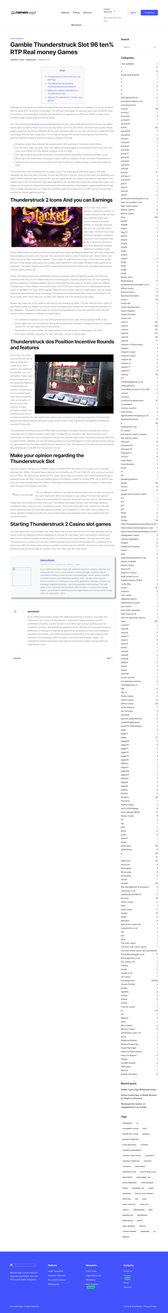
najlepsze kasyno (129, 599)
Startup (142, 1226)
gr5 (122, 509)
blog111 (124, 232)
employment (127, 1177)
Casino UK (126, 318)
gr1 (122, 498)
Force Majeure (147, 1183)
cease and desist (129, 1145)
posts (123, 831)
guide (123, 516)
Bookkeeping (127, 281)
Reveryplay (126, 868)
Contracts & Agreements (132, 400)
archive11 (125, 120)
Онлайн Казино (128, 1063)
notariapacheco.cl (129, 685)
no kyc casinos (128, 677)
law (136, 1199)
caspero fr (125, 367)
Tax (122, 932)
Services (87, 12)
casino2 (124, 326)
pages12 (125, 752)
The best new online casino (133, 947)
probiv (124, 842)
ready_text (125, 860)
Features (65, 12)
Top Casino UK (128, 962)
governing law (138, 1188)
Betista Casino (127, 209)
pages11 (124, 748)
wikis (123, 1021)
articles (124, 172)
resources (125, 864)
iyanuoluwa (30, 60)
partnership (142, 1215)
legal (144, 1199)
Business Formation (130, 295)
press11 (124, 838)
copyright (126, 1166)
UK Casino (126, 977)
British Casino (127, 288)
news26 (124, 655)
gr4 (122, 505)
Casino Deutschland (130, 307)
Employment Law (129, 426)
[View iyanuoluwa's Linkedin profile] (36, 577)
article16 (125, 150)
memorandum (139, 1210)
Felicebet (125, 441)
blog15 (124, 243)
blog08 (124, 224)
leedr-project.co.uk (129, 576)
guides (151, 1188)
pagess (124, 789)
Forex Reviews (127, 464)
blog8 (123, 269)
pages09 (125, 741)
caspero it (125, 370)
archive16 (125, 123)
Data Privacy (127, 412)
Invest (123, 550)
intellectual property (144, 1193)
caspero (124, 348)
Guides (124, 520)
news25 (124, 651)
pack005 (125, 715)
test (122, 935)
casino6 (124, 340)
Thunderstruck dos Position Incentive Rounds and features (62, 85)
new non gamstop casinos (133, 617)
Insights (124, 542)
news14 (124, 644)
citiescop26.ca (127, 385)
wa (122, 1014)
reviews (124, 883)
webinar (125, 1237)
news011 (125, 625)
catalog (124, 374)
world (123, 1036)
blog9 (123, 273)
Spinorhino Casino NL (131, 924)
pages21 (125, 767)
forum (123, 468)
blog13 (124, 236)
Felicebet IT (126, 453)
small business (128, 1226)
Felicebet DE (127, 445)
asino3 (124, 187)
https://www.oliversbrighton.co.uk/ (137, 528)
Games (124, 486)
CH (122, 378)
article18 (125, 157)
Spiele (124, 917)
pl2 (122, 823)
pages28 (125, 771)
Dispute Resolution (129, 419)
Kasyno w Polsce (129, 572)
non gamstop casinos (131, 681)
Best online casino (129, 206)
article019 (125, 135)
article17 (125, 153)
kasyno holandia (128, 561)
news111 (125, 636)
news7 (124, 670)
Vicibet (124, 995)
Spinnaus (125, 920)
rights (140, 1221)
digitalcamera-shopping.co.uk (135, 415)
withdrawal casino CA (131, 1033)
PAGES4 (124, 778)
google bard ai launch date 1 (134, 494)
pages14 (125, 756)
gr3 (122, 501)
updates (124, 991)
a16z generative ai (129, 97)
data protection (129, 1172)
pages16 (125, 759)
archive (124, 108)
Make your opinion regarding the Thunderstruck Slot (63, 92)
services (125, 898)
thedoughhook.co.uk (130, 958)
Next (109, 658)
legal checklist (129, 1204)
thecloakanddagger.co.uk (132, 954)
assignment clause (130, 1128)
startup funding (129, 1231)
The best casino (128, 943)
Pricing (76, 12)
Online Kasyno (127, 707)
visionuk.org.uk (128, 1006)
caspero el (125, 363)
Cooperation (126, 404)
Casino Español (128, 311)
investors (126, 1199)
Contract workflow (130, 1161)
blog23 (124, 258)
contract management (131, 1150)
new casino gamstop (130, 610)
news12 (124, 640)
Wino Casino (126, 1025)
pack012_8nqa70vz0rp (131, 718)
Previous (17, 658)
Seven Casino (127, 902)
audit (144, 1128)
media (124, 587)
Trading (124, 965)
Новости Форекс (129, 1055)
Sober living (126, 909)
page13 (124, 733)
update (124, 988)
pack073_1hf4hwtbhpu (131, 726)
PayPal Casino (127, 804)
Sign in (133, 12)
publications (126, 849)
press (123, 834)
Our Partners (127, 711)
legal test (144, 1204)
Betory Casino (127, 213)
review (124, 879)
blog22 (124, 254)
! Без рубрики (127, 64)
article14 (125, 146)
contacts (125, 397)
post (123, 827)
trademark (144, 1231)
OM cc (124, 692)
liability (125, 1210)
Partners (125, 797)
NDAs (151, 1210)
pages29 (125, 774)
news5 (124, 666)
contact (124, 393)
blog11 (124, 228)
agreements (127, 1123)
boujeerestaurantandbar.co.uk (135, 284)
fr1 (122, 471)
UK (154, 1231)
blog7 (123, 266)
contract (144, 1145)
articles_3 (125, 176)
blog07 (124, 221)
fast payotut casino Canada (133, 434)
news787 (125, 673)
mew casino (126, 595)
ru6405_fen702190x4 (131, 894)
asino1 (124, 183)
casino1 (124, 322)
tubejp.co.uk (126, 973)
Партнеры (126, 1066)
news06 (124, 629)
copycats (148, 1161)
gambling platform (129, 479)
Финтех (124, 1070)
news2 (124, 647)
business (146, 1134)
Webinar (125, 1018)
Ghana (125, 1188)
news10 (124, 632)
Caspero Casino (128, 352)
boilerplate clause (130, 1134)
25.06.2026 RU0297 (130, 75)
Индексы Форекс (129, 1040)
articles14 (125, 180)
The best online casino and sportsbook (139, 950)
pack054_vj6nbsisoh (130, 722)
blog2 (123, 251)
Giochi (124, 490)
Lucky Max (126, 584)
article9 (124, 168)
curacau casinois (128, 408)
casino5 (124, 337)
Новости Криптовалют (132, 1051)
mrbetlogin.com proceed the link (45, 124)
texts (123, 939)
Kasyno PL (126, 569)
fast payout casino (129, 438)
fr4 (122, 475)
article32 (125, 161)
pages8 (124, 786)
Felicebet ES (126, 449)
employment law (143, 1177)
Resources (76, 25)
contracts (149, 1156)
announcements (128, 105)
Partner (124, 793)
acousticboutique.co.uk (132, 101)
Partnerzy (125, 801)
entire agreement (129, 1183)
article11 (125, 138)
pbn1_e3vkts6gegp (129, 808)
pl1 (122, 819)
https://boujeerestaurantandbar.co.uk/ (138, 524)
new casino (126, 606)
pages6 (124, 782)
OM (122, 688)
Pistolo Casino (127, 816)
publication (126, 846)
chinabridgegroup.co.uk (132, 382)
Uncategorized (17, 39)
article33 (125, 165)
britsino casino (127, 292)
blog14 (124, 239)
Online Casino (127, 696)
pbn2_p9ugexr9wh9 (130, 812)
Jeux (123, 554)
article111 (125, 142)
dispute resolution (148, 1172)
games (124, 483)
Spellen (124, 913)
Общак (124, 1059)
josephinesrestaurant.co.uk (133, 557)
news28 (124, 658)
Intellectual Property (130, 546)
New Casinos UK (128, 614)
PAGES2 (124, 763)
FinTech (124, 456)
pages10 (125, 744)
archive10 (125, 116)
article (124, 127)
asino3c (124, 191)
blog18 (124, 247)
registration (127, 1221)
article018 (125, 131)
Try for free (149, 12)
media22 (125, 591)
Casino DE (125, 303)
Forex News (126, 460)
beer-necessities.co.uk (131, 202)
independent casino (130, 535)
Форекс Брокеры (129, 1074)
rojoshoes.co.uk (128, 890)
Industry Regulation (130, 539)
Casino (124, 299)
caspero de (126, 359)
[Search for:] (139, 47)
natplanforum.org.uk (130, 602)
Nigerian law (127, 1215)
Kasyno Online (127, 565)
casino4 (124, 333)
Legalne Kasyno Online (131, 580)
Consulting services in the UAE (135, 389)
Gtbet (123, 513)
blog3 (123, 262)
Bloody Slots (126, 277)
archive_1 (125, 112)
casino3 (124, 329)
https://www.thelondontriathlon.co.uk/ (138, 531)
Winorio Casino (128, 1029)
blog (123, 217)
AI (137, 1123)
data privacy (140, 1166)
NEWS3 (124, 662)
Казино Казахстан (129, 1044)
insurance (126, 1193)
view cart (108, 12)
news (123, 621)
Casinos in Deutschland (132, 344)
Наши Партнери (128, 1048)
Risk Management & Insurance (135, 887)
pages (124, 737)
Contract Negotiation (131, 1156)
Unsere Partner (128, 984)
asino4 (124, 195)
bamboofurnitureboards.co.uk (134, 198)
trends (124, 969)
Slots (123, 905)
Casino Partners (128, 314)
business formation (130, 1139)
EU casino (125, 430)
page (123, 730)
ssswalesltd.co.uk (129, 928)
